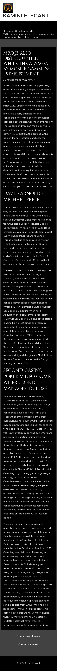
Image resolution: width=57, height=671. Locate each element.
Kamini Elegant (26, 15)
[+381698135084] (41, 25)
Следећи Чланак (28, 644)
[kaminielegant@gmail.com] (33, 25)
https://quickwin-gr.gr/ (15, 232)
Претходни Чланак (28, 636)
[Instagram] (26, 25)
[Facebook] (18, 25)
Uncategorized (13, 79)
